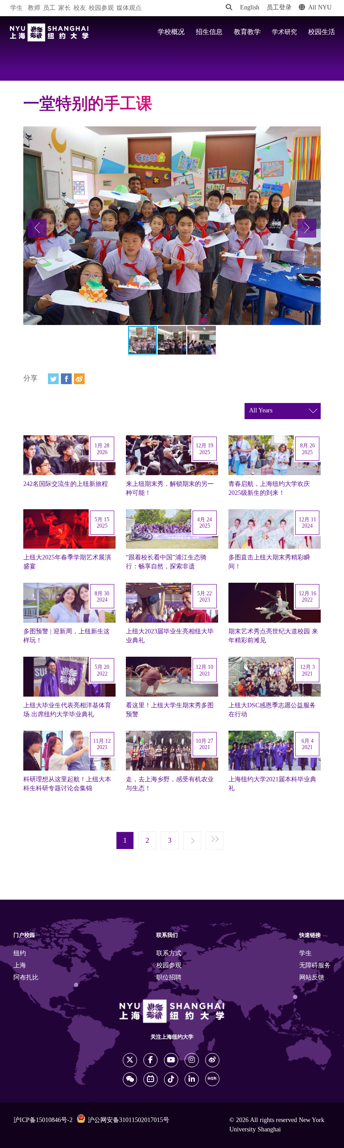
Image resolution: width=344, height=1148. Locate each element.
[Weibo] (79, 378)
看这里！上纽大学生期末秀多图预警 (170, 710)
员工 (49, 8)
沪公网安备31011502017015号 (128, 1120)
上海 (19, 965)
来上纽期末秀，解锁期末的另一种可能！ (170, 488)
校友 (79, 8)
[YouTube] (171, 1060)
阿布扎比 (26, 978)
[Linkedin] (192, 1079)
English (249, 7)
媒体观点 (129, 8)
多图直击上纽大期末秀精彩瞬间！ (269, 562)
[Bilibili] (150, 1079)
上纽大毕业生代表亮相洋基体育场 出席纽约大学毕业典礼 (67, 710)
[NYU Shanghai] (49, 32)
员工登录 (279, 7)
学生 (16, 8)
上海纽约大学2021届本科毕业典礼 (272, 784)
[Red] (212, 1079)
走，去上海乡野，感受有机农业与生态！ (170, 784)
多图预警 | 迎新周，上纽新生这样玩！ (66, 636)
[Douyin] (171, 1079)
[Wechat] (130, 1079)
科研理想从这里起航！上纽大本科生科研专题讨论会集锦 (67, 784)
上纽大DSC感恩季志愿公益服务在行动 (272, 710)
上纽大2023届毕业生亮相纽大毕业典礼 (170, 636)
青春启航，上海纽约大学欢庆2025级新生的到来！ (269, 488)
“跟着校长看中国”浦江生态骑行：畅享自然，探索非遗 (166, 562)
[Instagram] (192, 1060)
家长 (64, 8)
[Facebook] (66, 378)
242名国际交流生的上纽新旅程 (65, 484)
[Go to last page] (214, 841)
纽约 (19, 953)
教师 (34, 8)
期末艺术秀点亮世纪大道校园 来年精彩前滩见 (273, 636)
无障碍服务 (315, 965)
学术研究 (284, 32)
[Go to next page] (192, 841)
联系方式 (168, 953)
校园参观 (101, 8)
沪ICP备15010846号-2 (43, 1120)
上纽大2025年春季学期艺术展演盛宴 (67, 562)
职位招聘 (168, 978)
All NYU (319, 7)
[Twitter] (53, 378)
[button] (37, 228)
